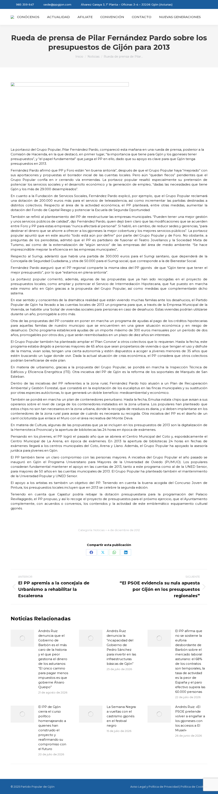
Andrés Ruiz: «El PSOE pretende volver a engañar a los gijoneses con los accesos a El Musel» (190, 718)
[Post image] (22, 638)
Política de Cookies (194, 786)
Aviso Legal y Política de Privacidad (154, 786)
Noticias (99, 530)
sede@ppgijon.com (57, 4)
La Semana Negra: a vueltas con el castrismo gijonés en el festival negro (121, 716)
